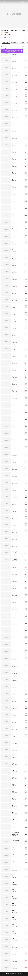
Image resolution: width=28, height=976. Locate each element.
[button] (14, 974)
